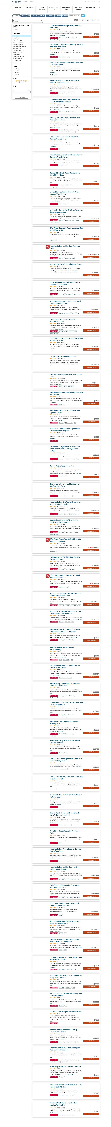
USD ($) (25, 1)
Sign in (98, 1)
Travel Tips (89, 1)
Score (90, 20)
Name (98, 20)
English (31, 1)
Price (94, 20)
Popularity (85, 20)
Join (95, 1)
